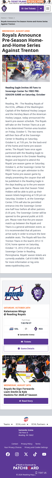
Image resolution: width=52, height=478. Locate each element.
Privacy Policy (26, 444)
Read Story (27, 400)
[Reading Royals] (4, 8)
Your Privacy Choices (13, 447)
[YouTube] (44, 454)
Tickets (27, 341)
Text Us (42, 472)
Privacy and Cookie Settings (36, 447)
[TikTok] (35, 454)
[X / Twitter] (26, 454)
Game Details (27, 348)
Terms (38, 444)
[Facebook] (7, 454)
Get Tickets (30, 8)
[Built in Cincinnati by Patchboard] (26, 466)
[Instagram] (16, 454)
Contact (15, 444)
